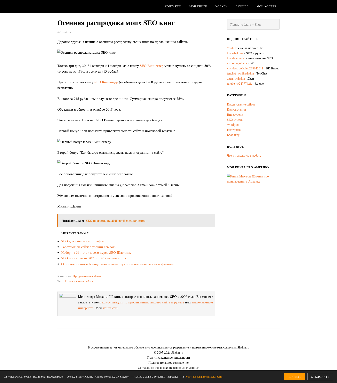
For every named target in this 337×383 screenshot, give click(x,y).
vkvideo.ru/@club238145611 (245, 68)
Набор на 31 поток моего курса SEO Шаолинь (96, 252)
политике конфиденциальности (203, 376)
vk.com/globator (237, 63)
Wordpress (233, 124)
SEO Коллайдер (106, 82)
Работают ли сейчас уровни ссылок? (88, 246)
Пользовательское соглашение (168, 362)
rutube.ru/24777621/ (239, 83)
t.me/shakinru (235, 53)
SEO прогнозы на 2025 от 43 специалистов (93, 258)
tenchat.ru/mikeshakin (240, 73)
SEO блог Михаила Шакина (88, 6)
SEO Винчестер (151, 65)
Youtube (232, 48)
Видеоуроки (235, 114)
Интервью (234, 130)
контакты (110, 307)
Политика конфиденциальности (168, 357)
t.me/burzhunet (236, 58)
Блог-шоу (233, 135)
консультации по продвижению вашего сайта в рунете (143, 302)
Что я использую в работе (244, 155)
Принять (295, 377)
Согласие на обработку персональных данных (168, 367)
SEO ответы (235, 119)
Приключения (236, 109)
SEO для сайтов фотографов (82, 241)
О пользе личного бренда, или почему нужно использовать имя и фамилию (118, 264)
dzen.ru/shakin (236, 78)
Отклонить (320, 377)
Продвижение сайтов (87, 276)
